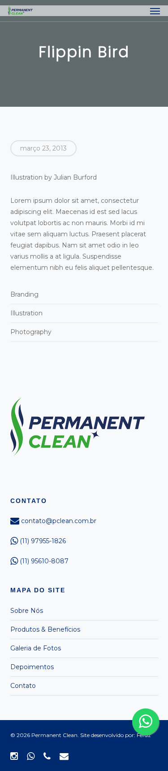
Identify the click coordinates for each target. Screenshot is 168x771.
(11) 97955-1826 (42, 541)
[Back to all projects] (84, 80)
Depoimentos (32, 667)
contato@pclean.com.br (57, 521)
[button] (155, 10)
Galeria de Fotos (35, 648)
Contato (23, 686)
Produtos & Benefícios (45, 629)
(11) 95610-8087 (43, 561)
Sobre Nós (26, 611)
